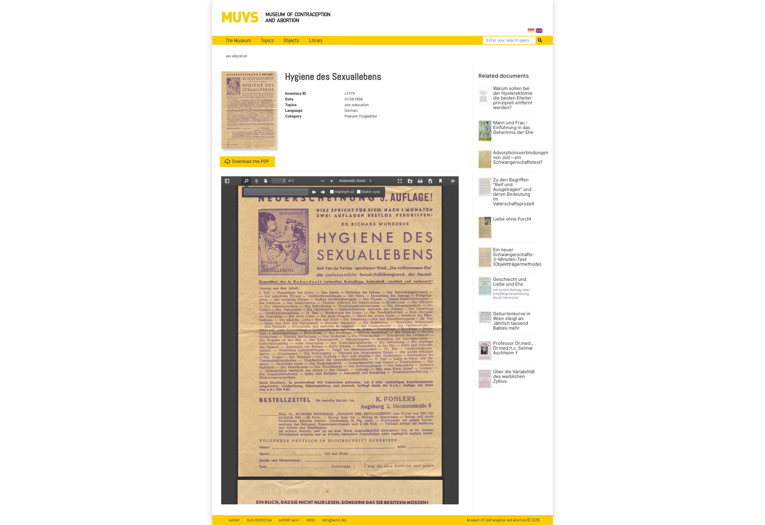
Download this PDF (250, 161)
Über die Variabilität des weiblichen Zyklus (514, 376)
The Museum (238, 40)
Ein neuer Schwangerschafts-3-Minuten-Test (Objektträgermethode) (514, 257)
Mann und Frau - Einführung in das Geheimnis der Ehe (513, 127)
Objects (291, 40)
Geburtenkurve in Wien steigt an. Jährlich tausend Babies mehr (511, 320)
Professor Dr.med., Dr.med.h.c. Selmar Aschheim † (513, 348)
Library (315, 40)
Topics (267, 40)
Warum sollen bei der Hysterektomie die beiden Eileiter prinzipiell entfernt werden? (513, 98)
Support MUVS (289, 520)
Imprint (234, 520)
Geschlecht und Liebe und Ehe (509, 282)
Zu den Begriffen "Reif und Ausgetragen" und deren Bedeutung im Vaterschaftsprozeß (513, 191)
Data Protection (259, 520)
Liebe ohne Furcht (512, 219)
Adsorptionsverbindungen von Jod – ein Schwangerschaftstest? (514, 157)
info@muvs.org (334, 520)
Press (310, 520)
